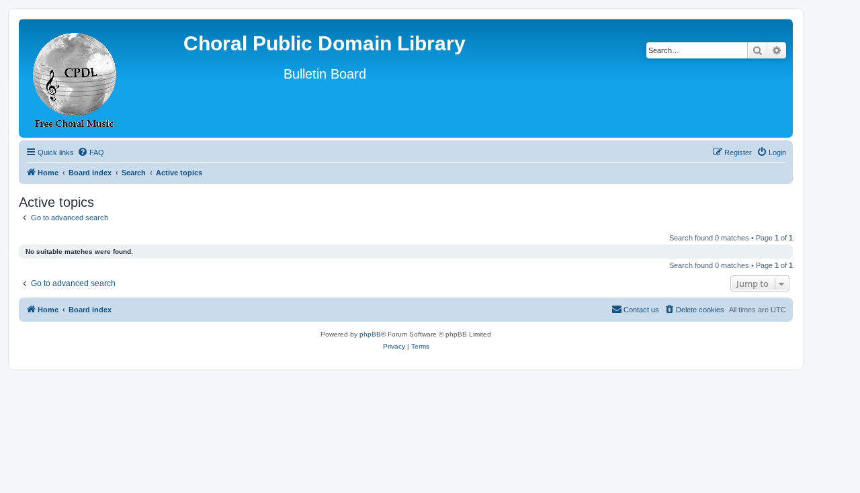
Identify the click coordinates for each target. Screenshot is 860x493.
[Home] (75, 78)
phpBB (370, 334)
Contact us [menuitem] (641, 310)
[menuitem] (90, 152)
